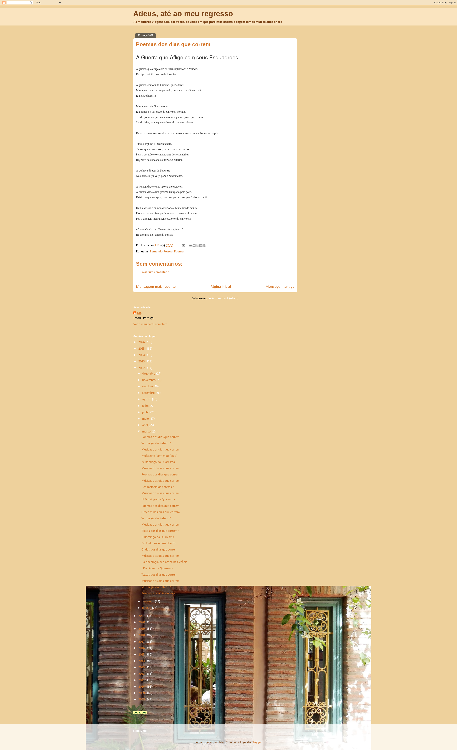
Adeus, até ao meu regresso (183, 13)
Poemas (179, 251)
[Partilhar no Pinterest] (204, 245)
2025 (141, 348)
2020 (141, 622)
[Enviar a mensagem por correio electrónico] (183, 245)
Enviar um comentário (154, 272)
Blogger (257, 742)
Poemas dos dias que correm (160, 437)
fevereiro (148, 601)
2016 (141, 648)
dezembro (149, 373)
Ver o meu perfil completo (150, 324)
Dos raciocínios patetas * (157, 487)
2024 (141, 355)
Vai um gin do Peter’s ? (156, 443)
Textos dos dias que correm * (160, 531)
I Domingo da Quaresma (157, 568)
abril (145, 425)
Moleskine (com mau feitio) (159, 456)
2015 (141, 654)
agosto (147, 399)
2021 (141, 616)
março (146, 431)
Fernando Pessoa (161, 251)
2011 (141, 680)
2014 (141, 661)
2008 (141, 699)
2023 (141, 361)
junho (146, 412)
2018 (141, 635)
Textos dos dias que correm (159, 575)
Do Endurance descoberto (158, 543)
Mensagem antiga (279, 287)
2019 (141, 629)
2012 (141, 674)
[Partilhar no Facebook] (200, 245)
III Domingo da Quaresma (158, 499)
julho (145, 406)
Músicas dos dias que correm (160, 449)
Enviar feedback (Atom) (223, 298)
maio (146, 419)
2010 (141, 686)
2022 (141, 368)
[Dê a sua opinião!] (194, 245)
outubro (148, 386)
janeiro (147, 608)
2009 (141, 693)
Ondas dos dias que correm (159, 549)
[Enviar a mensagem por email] (190, 245)
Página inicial (220, 287)
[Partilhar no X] (197, 245)
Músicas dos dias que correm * (161, 493)
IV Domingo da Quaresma (158, 462)
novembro (149, 380)
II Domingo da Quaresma (157, 537)
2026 (141, 342)
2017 (141, 642)
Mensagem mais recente (156, 287)
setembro (148, 393)
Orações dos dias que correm (160, 512)
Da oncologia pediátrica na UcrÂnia (164, 562)
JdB (139, 313)
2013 (141, 667)
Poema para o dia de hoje (158, 593)
